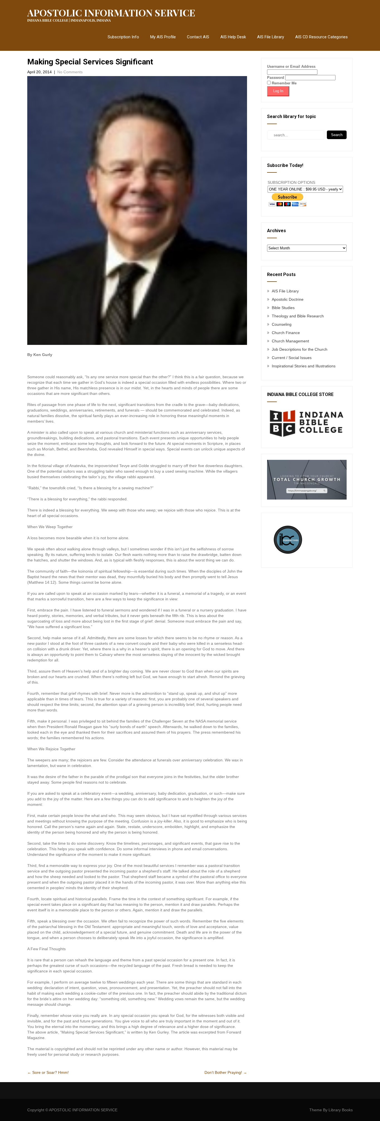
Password (275, 78)
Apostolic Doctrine (287, 299)
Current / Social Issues (292, 357)
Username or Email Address (291, 66)
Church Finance (286, 332)
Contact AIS (198, 36)
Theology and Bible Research (298, 316)
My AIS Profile (163, 36)
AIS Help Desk (233, 36)
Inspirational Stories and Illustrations (303, 366)
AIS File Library (270, 36)
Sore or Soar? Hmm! (48, 1072)
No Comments (70, 72)
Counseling (282, 324)
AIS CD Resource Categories (321, 36)
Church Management (290, 341)
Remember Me (284, 83)
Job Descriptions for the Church (299, 349)
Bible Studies (283, 307)
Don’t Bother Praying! (225, 1072)
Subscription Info (123, 36)
